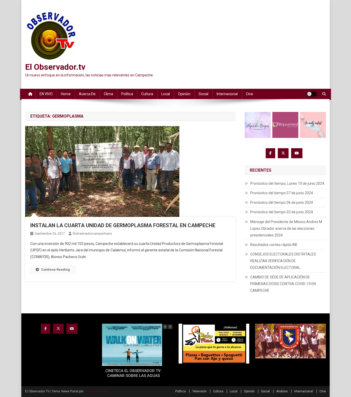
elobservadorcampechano (92, 233)
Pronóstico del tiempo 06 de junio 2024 (281, 202)
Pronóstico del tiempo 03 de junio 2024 (281, 212)
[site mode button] (312, 93)
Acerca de (87, 94)
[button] (170, 326)
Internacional (227, 94)
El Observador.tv (55, 67)
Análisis (282, 391)
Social (203, 94)
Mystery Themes (96, 391)
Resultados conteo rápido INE (274, 245)
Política (127, 94)
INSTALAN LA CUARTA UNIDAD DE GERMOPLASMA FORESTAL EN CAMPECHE (122, 225)
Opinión (184, 94)
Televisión (199, 391)
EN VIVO (46, 94)
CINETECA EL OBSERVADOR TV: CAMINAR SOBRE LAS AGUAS (133, 373)
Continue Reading (55, 269)
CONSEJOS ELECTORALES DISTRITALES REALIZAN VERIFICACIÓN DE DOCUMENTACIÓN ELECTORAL (283, 261)
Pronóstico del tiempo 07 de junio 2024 (281, 193)
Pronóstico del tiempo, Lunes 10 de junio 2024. (287, 183)
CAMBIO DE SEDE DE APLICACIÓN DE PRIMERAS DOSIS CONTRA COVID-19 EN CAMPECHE (283, 284)
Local (165, 94)
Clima (108, 94)
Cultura (147, 94)
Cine (249, 94)
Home (66, 94)
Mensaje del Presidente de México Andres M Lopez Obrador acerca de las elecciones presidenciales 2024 (286, 228)
